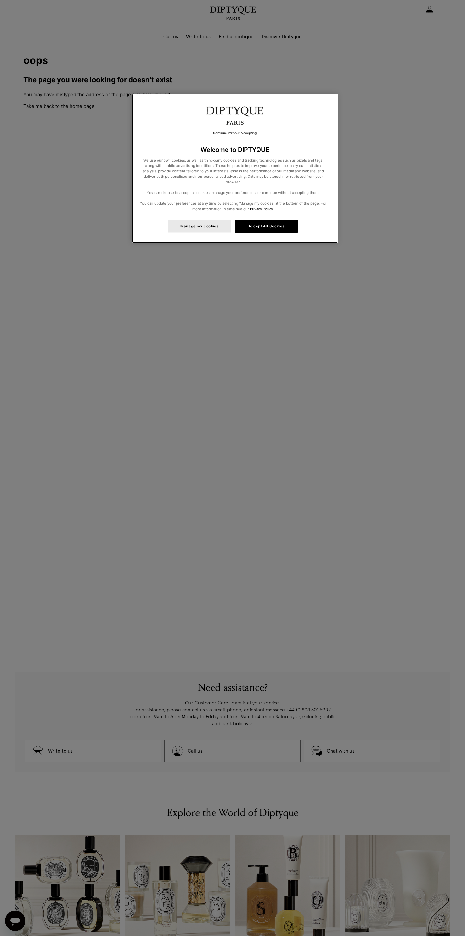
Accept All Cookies (266, 226)
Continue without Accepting (235, 133)
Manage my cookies (199, 226)
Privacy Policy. (262, 209)
